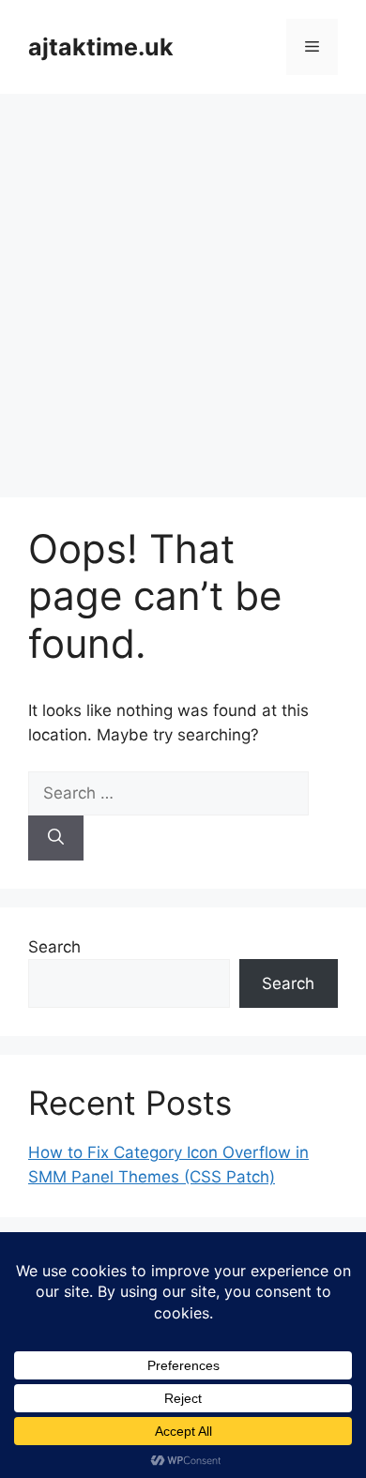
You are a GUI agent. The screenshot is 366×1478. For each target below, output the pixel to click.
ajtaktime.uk (101, 47)
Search (54, 946)
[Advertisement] (183, 286)
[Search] (56, 838)
